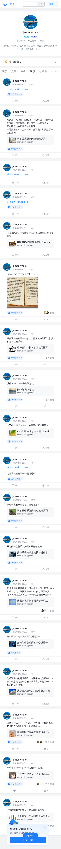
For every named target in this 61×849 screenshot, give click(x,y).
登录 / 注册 (28, 839)
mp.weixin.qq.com (19, 89)
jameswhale (20, 80)
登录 (51, 4)
